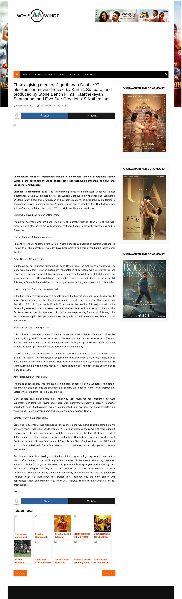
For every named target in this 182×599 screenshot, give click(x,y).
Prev (22, 573)
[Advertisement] (91, 45)
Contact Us (88, 74)
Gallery (48, 74)
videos (61, 74)
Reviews (37, 74)
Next (107, 573)
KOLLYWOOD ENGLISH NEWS (54, 106)
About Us (74, 74)
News (24, 74)
